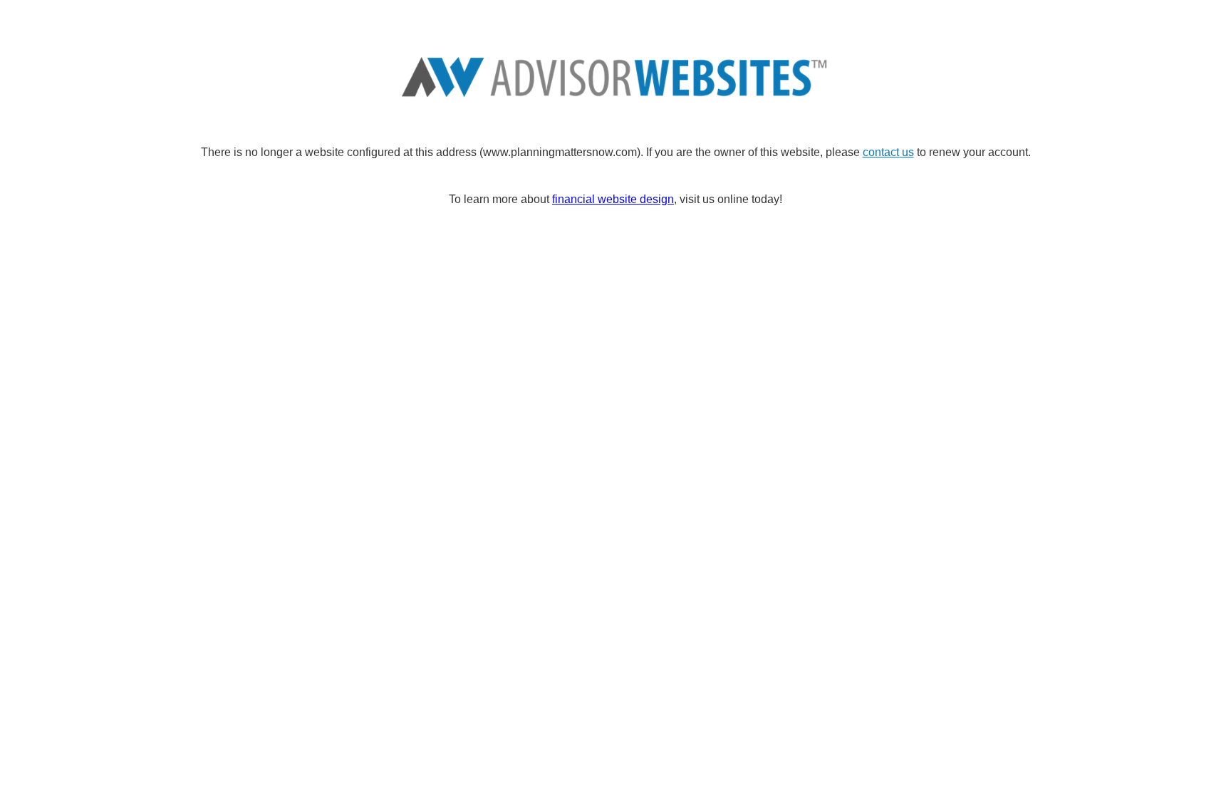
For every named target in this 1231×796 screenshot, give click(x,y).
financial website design (613, 199)
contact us (888, 152)
